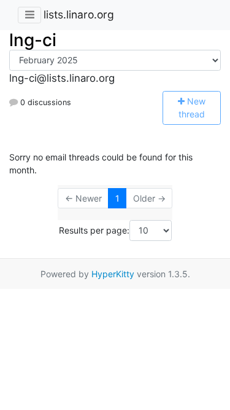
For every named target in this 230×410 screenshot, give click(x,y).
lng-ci (32, 40)
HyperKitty (112, 274)
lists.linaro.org (79, 14)
